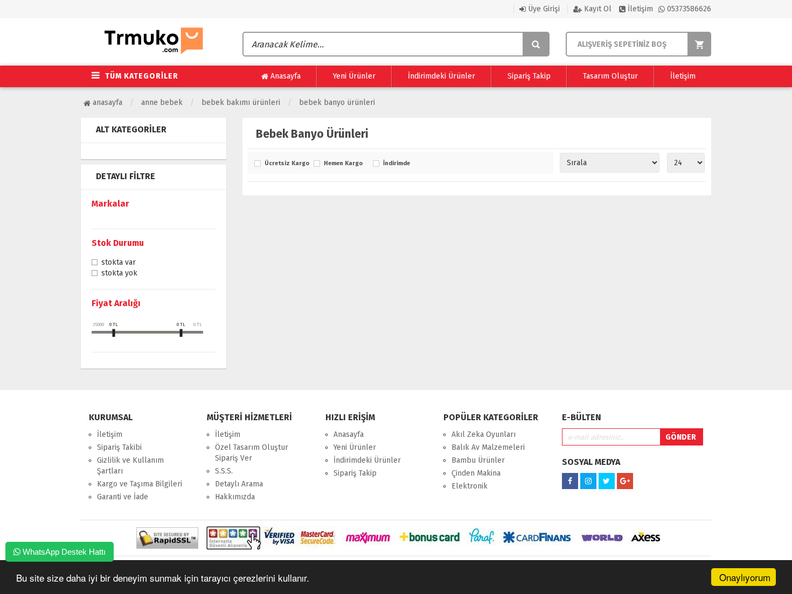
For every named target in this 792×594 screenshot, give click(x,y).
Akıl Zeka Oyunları (483, 434)
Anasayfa (284, 76)
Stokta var (118, 263)
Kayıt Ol (597, 8)
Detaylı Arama (239, 484)
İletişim (639, 8)
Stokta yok (119, 274)
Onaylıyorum (744, 577)
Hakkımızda (235, 496)
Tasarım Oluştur (610, 76)
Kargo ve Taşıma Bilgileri (139, 484)
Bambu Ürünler (478, 460)
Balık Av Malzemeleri (488, 447)
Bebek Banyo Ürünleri (337, 102)
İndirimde (396, 163)
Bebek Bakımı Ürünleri (241, 102)
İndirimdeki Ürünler (441, 76)
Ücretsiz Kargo (286, 163)
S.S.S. (224, 471)
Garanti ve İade (122, 496)
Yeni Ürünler (354, 76)
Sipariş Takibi (119, 447)
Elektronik (469, 486)
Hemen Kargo (343, 163)
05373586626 (688, 8)
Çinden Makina (476, 473)
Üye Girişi (543, 8)
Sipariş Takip (529, 76)
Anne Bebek (162, 102)
